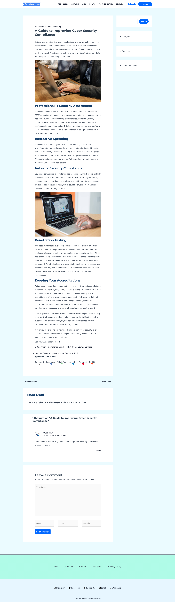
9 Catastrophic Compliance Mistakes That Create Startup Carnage (63, 347)
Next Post (107, 382)
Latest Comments (129, 66)
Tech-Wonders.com (43, 26)
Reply (98, 451)
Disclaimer (97, 567)
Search (144, 21)
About (56, 567)
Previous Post (30, 382)
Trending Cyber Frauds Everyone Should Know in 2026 (56, 402)
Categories (127, 36)
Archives (126, 51)
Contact (82, 567)
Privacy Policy (114, 567)
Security (57, 26)
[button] (132, 4)
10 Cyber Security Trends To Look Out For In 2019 (56, 353)
